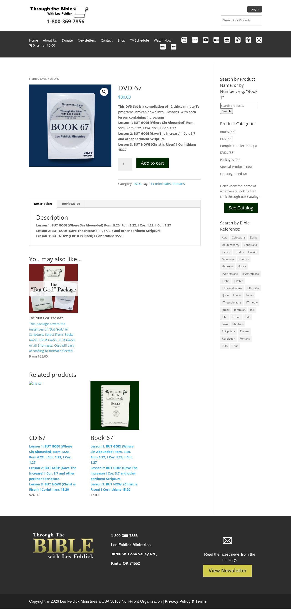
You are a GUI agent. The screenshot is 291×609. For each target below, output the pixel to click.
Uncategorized (231, 174)
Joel (252, 310)
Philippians (229, 331)
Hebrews (227, 266)
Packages (227, 159)
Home (33, 40)
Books (224, 131)
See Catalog (241, 208)
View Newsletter (227, 571)
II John (225, 281)
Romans (179, 183)
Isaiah (249, 295)
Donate (67, 40)
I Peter (237, 295)
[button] (104, 92)
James (226, 310)
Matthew (237, 324)
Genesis (243, 259)
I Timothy (252, 302)
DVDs (43, 79)
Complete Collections (236, 146)
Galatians (228, 259)
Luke (225, 324)
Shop (121, 40)
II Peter (238, 281)
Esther (226, 252)
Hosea (242, 266)
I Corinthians (161, 183)
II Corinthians (250, 274)
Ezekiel (252, 252)
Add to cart (152, 163)
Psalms (244, 331)
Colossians (239, 237)
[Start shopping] (145, 60)
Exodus (239, 252)
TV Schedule (139, 40)
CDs (223, 139)
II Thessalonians (232, 288)
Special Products (232, 166)
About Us (50, 40)
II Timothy (253, 288)
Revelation (228, 339)
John (224, 317)
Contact (107, 40)
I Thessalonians (231, 302)
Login (255, 9)
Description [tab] (43, 203)
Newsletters (87, 40)
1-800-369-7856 (65, 21)
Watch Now (162, 40)
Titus (235, 346)
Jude (247, 317)
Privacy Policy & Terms (186, 601)
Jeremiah (240, 310)
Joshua (236, 317)
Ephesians (250, 245)
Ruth (225, 346)
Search (226, 111)
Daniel (254, 237)
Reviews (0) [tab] (71, 203)
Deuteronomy (230, 245)
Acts (224, 237)
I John (225, 295)
